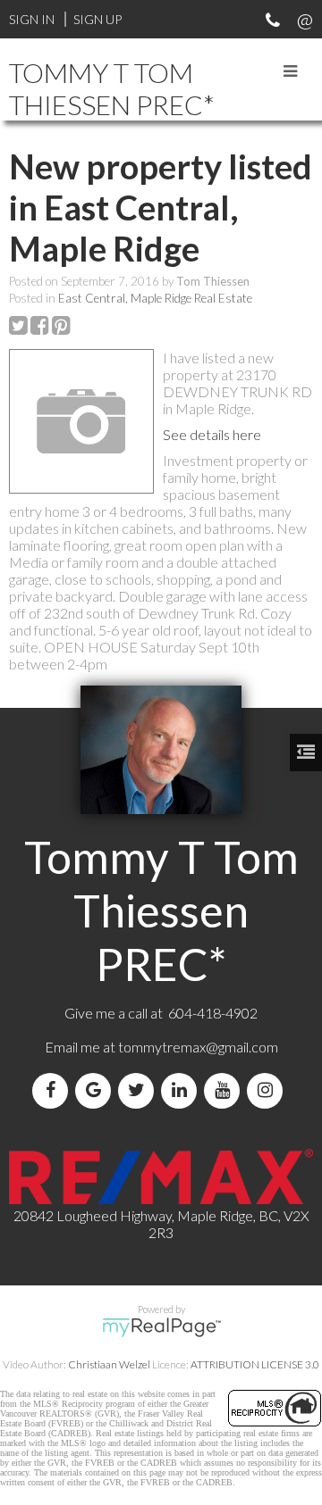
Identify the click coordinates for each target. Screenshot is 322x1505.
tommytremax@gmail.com (198, 1046)
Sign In (32, 19)
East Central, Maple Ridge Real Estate (155, 298)
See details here (212, 434)
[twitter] (139, 1090)
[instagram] (268, 1090)
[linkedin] (182, 1090)
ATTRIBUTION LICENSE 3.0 (255, 1364)
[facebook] (53, 1090)
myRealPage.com (161, 1327)
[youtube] (225, 1090)
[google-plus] (96, 1090)
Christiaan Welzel (109, 1364)
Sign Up (97, 19)
